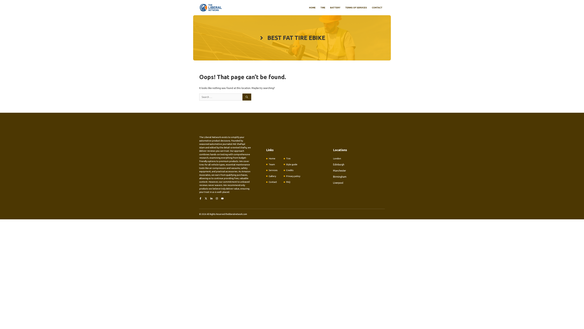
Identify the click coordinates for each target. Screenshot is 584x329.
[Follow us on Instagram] (217, 198)
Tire (322, 7)
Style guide (291, 164)
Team (272, 164)
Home (312, 7)
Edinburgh (338, 164)
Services (273, 170)
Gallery (272, 176)
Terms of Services (356, 7)
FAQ (288, 182)
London (337, 158)
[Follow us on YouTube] (222, 198)
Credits (290, 170)
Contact (377, 7)
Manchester (339, 170)
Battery (335, 7)
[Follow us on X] (206, 198)
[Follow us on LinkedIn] (211, 198)
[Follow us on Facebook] (200, 198)
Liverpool (338, 182)
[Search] (246, 97)
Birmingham (339, 176)
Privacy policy (293, 176)
